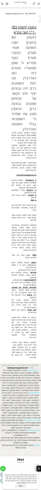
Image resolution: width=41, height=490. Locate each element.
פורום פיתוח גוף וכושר (9, 445)
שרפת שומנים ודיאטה (31, 425)
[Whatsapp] (7, 3)
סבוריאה (18, 380)
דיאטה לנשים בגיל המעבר (17, 397)
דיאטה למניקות (23, 395)
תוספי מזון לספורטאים (15, 420)
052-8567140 (30, 13)
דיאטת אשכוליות (17, 407)
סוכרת (24, 370)
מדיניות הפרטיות (21, 483)
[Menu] (38, 3)
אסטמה (29, 373)
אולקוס (15, 375)
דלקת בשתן (12, 385)
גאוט (38, 375)
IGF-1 (4, 430)
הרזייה (26, 393)
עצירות (18, 378)
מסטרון (25, 442)
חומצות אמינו (6, 422)
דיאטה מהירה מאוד (9, 417)
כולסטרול (36, 378)
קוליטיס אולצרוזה (7, 380)
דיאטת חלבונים (9, 402)
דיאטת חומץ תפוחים (31, 407)
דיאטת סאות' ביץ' (21, 405)
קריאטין (15, 422)
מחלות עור (10, 378)
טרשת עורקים (15, 390)
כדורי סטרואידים (34, 440)
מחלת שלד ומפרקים (10, 373)
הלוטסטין (36, 437)
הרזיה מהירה (17, 393)
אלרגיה (22, 373)
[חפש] (34, 3)
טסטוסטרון (12, 430)
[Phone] (2, 3)
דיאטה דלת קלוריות (23, 402)
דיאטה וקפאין (14, 412)
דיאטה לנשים (33, 397)
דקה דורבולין (12, 440)
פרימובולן (17, 442)
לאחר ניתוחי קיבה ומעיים (23, 383)
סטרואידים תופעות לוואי (23, 437)
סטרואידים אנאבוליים (28, 432)
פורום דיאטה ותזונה (26, 445)
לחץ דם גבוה (6, 375)
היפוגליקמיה (22, 385)
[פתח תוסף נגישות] (39, 469)
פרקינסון (5, 390)
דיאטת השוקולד (7, 405)
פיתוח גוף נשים (17, 427)
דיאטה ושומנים (25, 412)
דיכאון (37, 390)
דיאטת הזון (27, 415)
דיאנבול (8, 432)
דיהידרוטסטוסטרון (21, 435)
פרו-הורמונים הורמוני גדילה (12, 425)
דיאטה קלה (27, 400)
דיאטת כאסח (16, 400)
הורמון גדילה (21, 430)
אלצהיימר (24, 390)
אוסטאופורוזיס (29, 375)
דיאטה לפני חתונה (9, 395)
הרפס (32, 390)
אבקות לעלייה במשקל (27, 422)
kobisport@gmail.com (17, 368)
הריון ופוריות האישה (17, 388)
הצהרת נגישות (20, 447)
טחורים (35, 383)
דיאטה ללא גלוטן (13, 410)
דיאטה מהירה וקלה (24, 417)
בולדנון (3, 440)
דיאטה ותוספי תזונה (14, 415)
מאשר (21, 486)
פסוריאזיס (26, 380)
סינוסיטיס (17, 370)
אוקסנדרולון (22, 440)
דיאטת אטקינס (34, 405)
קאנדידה (6, 388)
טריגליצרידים (27, 378)
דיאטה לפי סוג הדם (28, 410)
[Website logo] (20, 3)
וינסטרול (16, 432)
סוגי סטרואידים (7, 437)
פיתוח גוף (27, 427)
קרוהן (21, 375)
